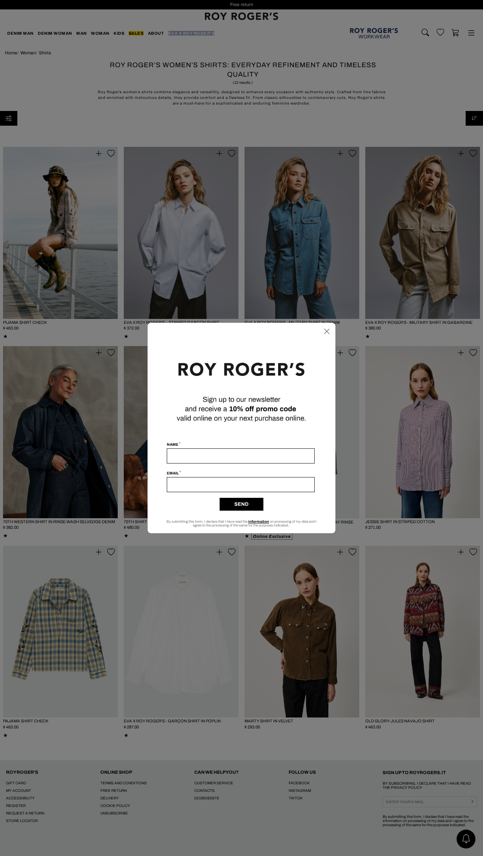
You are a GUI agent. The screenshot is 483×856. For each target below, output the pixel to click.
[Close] (326, 331)
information (258, 521)
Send (241, 504)
